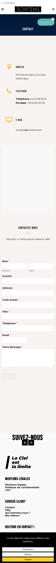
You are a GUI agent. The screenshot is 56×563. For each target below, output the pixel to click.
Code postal (10, 299)
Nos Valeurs (12, 515)
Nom (6, 261)
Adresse (7, 288)
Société (7, 276)
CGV (7, 490)
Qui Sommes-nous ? (17, 512)
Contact (10, 507)
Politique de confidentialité (22, 487)
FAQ (7, 510)
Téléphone (9, 323)
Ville (5, 311)
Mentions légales (15, 484)
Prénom (6, 271)
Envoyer (9, 376)
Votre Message (12, 347)
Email (6, 335)
